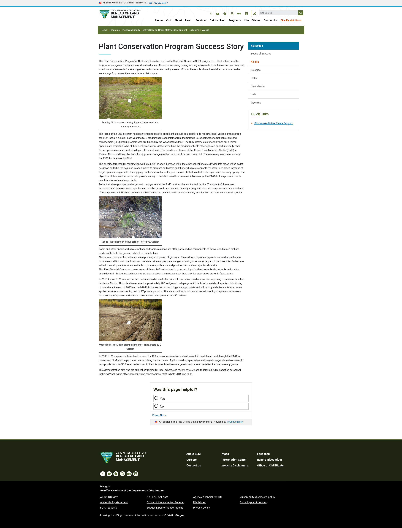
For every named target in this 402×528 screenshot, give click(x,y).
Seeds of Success (261, 53)
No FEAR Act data (157, 496)
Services (201, 20)
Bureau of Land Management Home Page (123, 14)
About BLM (193, 453)
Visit (168, 20)
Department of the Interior (147, 490)
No (162, 406)
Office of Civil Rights (270, 465)
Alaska (255, 61)
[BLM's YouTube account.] (217, 13)
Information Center (234, 459)
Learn (188, 20)
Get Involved (217, 20)
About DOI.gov (109, 496)
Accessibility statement (114, 502)
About (178, 20)
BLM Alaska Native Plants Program (273, 123)
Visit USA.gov (175, 515)
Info (246, 20)
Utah (253, 94)
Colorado (256, 69)
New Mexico (258, 86)
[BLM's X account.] (210, 11)
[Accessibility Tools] (254, 13)
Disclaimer (199, 502)
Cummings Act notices (253, 502)
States (256, 20)
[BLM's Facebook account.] (224, 13)
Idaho (254, 78)
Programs (234, 20)
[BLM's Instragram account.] (231, 13)
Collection (194, 30)
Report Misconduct (269, 459)
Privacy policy (201, 507)
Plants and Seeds (131, 30)
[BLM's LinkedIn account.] (246, 13)
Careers (191, 459)
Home (159, 20)
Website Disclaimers (235, 465)
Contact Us (270, 20)
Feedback (263, 453)
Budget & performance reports (165, 507)
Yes (162, 398)
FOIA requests (108, 507)
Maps (225, 453)
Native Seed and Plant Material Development (165, 30)
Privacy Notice (159, 415)
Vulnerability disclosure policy (257, 496)
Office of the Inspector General (165, 502)
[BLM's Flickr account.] (239, 11)
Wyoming (256, 102)
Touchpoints (234, 421)
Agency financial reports (207, 496)
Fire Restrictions (291, 20)
